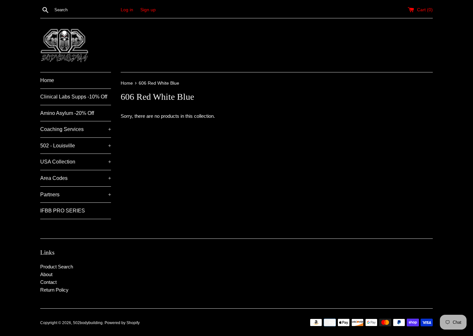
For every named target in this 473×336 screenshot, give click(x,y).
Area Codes (75, 178)
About (46, 274)
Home (47, 80)
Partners (75, 194)
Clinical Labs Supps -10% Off (73, 96)
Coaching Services (75, 129)
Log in (127, 9)
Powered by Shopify (122, 323)
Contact (48, 282)
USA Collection (75, 161)
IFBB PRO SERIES (62, 210)
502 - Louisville (75, 145)
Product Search (56, 266)
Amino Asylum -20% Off (67, 113)
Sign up (148, 9)
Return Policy (54, 290)
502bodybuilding (88, 323)
